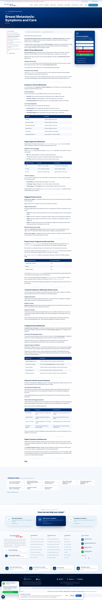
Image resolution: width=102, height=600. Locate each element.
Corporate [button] (67, 535)
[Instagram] (85, 558)
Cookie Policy (60, 591)
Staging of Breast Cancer (13, 37)
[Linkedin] (92, 558)
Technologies (60, 4)
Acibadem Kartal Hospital (53, 552)
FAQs (67, 552)
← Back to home (11, 53)
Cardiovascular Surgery (36, 547)
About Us (67, 539)
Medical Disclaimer (67, 591)
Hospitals (36, 4)
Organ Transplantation (36, 552)
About (31, 4)
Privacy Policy (50, 591)
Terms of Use (55, 591)
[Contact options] (3, 597)
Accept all (78, 595)
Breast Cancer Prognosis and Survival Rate (13, 40)
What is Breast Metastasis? (13, 33)
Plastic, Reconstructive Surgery (38, 541)
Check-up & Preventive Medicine (38, 539)
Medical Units (53, 4)
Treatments (46, 4)
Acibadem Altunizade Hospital (54, 541)
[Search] (86, 5)
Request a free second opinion (85, 51)
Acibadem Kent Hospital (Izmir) (54, 549)
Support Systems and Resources (14, 49)
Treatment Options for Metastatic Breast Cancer (14, 42)
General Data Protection (80, 591)
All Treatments (35, 557)
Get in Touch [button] (85, 535)
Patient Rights (68, 554)
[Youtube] (89, 558)
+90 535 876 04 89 (95, 1)
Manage (66, 595)
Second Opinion (85, 1)
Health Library (67, 4)
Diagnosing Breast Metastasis (14, 36)
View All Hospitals (52, 557)
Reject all (72, 595)
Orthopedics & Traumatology (37, 554)
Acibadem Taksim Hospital (54, 554)
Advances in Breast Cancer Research (13, 47)
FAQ (9, 50)
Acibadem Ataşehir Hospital (54, 544)
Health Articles (75, 4)
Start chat (11, 592)
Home (6, 11)
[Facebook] (82, 558)
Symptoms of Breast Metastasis (14, 34)
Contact (81, 4)
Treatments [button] (33, 535)
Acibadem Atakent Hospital (54, 547)
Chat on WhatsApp (85, 54)
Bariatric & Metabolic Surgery (37, 544)
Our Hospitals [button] (51, 535)
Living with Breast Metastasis (13, 44)
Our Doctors (68, 541)
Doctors (41, 4)
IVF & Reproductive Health (37, 549)
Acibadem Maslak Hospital (54, 539)
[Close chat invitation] (17, 582)
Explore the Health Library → (13, 492)
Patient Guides (68, 549)
